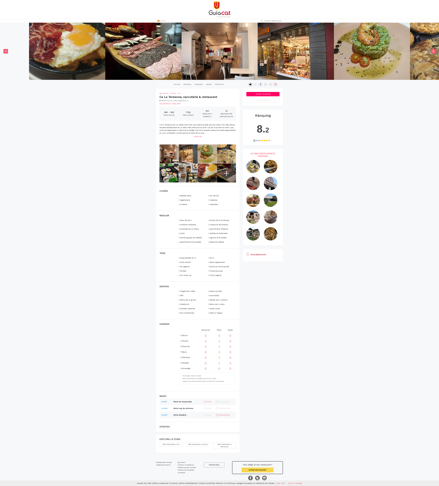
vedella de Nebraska (218, 233)
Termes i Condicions (186, 465)
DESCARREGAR (224, 415)
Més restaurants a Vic (171, 444)
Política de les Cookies (187, 467)
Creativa (183, 204)
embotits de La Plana (189, 229)
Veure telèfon (263, 94)
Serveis (187, 84)
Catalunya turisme (163, 465)
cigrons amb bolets (217, 238)
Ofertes (219, 84)
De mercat (214, 196)
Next (433, 51)
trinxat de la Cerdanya (219, 220)
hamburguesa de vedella (190, 238)
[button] (161, 21)
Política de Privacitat (186, 470)
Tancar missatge (295, 483)
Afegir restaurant (257, 470)
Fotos (177, 84)
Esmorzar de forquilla (219, 266)
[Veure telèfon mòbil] (255, 84)
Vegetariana (184, 200)
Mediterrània (185, 196)
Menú (209, 84)
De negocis (184, 266)
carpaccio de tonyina (218, 224)
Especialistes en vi (187, 258)
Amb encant (185, 262)
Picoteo (182, 271)
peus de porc (185, 220)
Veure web (176, 103)
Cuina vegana (215, 275)
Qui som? (181, 462)
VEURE (208, 402)
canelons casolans (187, 224)
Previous (5, 51)
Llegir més (198, 136)
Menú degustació (217, 262)
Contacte (181, 473)
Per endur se (185, 275)
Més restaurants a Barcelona (224, 445)
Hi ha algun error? (258, 254)
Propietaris (214, 465)
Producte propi (216, 271)
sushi (182, 233)
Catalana (213, 200)
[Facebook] (260, 84)
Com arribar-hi (164, 103)
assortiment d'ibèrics (218, 229)
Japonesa (213, 204)
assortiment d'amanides (190, 242)
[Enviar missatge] (250, 84)
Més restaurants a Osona (197, 444)
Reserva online (263, 100)
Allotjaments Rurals (164, 462)
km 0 (211, 258)
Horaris (199, 84)
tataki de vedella (216, 242)
